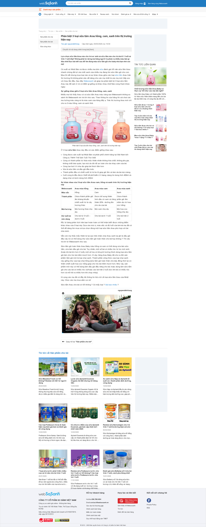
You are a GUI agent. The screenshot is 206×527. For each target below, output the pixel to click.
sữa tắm (118, 75)
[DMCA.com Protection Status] (62, 520)
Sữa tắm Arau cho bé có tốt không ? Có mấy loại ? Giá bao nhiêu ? (144, 127)
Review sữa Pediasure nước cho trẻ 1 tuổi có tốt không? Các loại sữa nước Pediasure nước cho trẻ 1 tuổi (85, 474)
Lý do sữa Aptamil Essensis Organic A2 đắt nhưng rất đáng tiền (84, 381)
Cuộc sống (59, 14)
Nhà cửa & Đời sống (141, 14)
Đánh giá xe (125, 14)
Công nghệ (47, 14)
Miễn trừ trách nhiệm (93, 512)
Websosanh (89, 81)
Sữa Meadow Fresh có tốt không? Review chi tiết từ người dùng (52, 381)
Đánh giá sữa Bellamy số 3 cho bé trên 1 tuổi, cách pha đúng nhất (117, 472)
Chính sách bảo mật (93, 515)
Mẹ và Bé (92, 14)
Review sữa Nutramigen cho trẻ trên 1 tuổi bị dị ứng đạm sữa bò (116, 426)
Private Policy (151, 505)
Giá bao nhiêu (111, 285)
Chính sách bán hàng (93, 509)
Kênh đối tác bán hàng (126, 512)
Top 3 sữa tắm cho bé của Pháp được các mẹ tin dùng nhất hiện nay (143, 147)
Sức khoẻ (115, 14)
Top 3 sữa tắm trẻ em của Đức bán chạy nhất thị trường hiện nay (143, 117)
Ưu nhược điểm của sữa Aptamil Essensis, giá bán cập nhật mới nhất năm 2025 (85, 427)
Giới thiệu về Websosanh (126, 506)
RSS (148, 508)
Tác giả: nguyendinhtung (70, 44)
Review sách (104, 14)
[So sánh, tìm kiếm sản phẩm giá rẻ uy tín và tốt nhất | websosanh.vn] (48, 3)
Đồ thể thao (82, 14)
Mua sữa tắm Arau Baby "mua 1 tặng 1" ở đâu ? (144, 136)
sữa (101, 69)
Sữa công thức (45, 46)
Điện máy (71, 14)
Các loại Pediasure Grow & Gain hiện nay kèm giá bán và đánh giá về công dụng (53, 427)
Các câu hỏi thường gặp (95, 506)
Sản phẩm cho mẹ (46, 37)
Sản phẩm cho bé (71, 31)
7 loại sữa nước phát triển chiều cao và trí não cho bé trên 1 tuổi (52, 472)
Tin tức (50, 31)
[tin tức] (40, 14)
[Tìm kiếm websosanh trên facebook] (149, 500)
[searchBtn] (130, 3)
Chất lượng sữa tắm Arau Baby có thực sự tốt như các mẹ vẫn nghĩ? (149, 90)
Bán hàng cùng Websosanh (157, 3)
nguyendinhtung (125, 290)
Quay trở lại (79, 342)
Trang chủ (42, 31)
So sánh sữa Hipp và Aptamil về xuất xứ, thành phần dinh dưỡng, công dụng (117, 381)
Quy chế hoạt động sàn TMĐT (97, 518)
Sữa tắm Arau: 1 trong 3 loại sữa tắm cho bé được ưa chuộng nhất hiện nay (144, 107)
